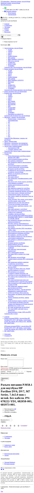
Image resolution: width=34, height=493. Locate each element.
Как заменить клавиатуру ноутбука (19, 188)
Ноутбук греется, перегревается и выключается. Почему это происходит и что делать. (20, 225)
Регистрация (12, 13)
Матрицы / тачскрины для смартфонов (16, 144)
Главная (6, 24)
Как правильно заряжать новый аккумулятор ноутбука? (18, 287)
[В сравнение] (4, 380)
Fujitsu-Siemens (12, 56)
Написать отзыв (6, 428)
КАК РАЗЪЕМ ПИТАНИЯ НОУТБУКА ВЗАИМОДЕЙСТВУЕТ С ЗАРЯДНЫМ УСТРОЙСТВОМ (20, 217)
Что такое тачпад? (13, 177)
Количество (4, 420)
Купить (3, 422)
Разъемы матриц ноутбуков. (16, 243)
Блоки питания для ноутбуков (13, 69)
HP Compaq (11, 57)
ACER (10, 49)
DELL (10, 54)
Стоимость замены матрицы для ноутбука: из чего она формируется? (19, 274)
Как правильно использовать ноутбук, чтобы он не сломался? (20, 211)
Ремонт (6, 28)
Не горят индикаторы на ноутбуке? (19, 307)
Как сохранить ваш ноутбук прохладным (20, 231)
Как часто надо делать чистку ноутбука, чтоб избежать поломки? (20, 182)
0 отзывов (24, 425)
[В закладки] (2, 380)
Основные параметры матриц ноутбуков (20, 191)
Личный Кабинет (9, 462)
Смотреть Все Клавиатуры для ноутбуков (17, 115)
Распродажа (8, 152)
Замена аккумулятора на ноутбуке (18, 185)
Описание (7, 334)
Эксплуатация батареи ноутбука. (18, 159)
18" (9, 122)
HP (15, 409)
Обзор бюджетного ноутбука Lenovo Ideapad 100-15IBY (19, 156)
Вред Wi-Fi (11, 186)
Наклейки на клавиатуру (15, 114)
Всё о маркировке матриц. (16, 252)
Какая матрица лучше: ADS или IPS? (19, 312)
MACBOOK (12, 104)
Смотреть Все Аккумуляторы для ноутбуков (18, 67)
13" (9, 130)
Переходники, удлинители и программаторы (17, 119)
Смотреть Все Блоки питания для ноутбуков (18, 90)
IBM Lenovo (12, 103)
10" (9, 135)
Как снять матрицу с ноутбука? (17, 209)
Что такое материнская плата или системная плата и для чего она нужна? (20, 280)
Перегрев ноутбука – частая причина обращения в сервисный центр (19, 290)
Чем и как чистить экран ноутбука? (19, 189)
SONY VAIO (12, 64)
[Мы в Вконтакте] (1, 469)
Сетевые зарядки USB (15, 149)
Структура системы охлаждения (18, 204)
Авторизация (12, 14)
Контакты (7, 32)
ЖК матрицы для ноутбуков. (17, 257)
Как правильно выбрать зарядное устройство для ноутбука (18, 263)
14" (9, 128)
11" (9, 133)
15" (9, 127)
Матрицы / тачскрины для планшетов (16, 143)
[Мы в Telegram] (3, 469)
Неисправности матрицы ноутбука (18, 233)
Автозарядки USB (13, 148)
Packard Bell (11, 107)
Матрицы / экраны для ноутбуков (14, 117)
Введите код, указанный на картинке (12, 373)
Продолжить (4, 378)
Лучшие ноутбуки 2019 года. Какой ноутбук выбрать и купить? (19, 269)
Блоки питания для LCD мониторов (15, 91)
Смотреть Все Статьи (11, 313)
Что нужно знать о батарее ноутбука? (19, 193)
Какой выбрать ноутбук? (15, 244)
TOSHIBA (11, 66)
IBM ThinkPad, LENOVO (16, 59)
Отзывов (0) (8, 335)
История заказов (9, 464)
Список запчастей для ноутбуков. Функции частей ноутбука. (18, 168)
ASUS (10, 53)
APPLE (10, 51)
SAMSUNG (11, 62)
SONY (10, 111)
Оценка (3, 371)
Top (2, 491)
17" (9, 123)
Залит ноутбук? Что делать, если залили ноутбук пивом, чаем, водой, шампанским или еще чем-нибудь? (20, 201)
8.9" (9, 136)
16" (9, 125)
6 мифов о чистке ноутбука (16, 214)
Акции (6, 455)
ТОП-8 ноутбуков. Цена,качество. (18, 292)
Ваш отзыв (4, 366)
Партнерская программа (11, 453)
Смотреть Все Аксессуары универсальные (17, 151)
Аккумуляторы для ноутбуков (13, 48)
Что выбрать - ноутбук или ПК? (18, 235)
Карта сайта (8, 446)
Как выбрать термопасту (15, 161)
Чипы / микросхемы (10, 141)
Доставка (7, 27)
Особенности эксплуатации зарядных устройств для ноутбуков (19, 171)
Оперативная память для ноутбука (18, 194)
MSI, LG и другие (13, 61)
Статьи (6, 30)
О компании (8, 25)
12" (9, 132)
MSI (9, 83)
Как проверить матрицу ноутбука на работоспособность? (19, 221)
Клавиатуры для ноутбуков (12, 93)
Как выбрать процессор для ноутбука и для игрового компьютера (20, 237)
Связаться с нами (9, 445)
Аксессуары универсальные (13, 146)
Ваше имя (4, 358)
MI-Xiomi (11, 82)
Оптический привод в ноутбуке (18, 165)
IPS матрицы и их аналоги (16, 272)
